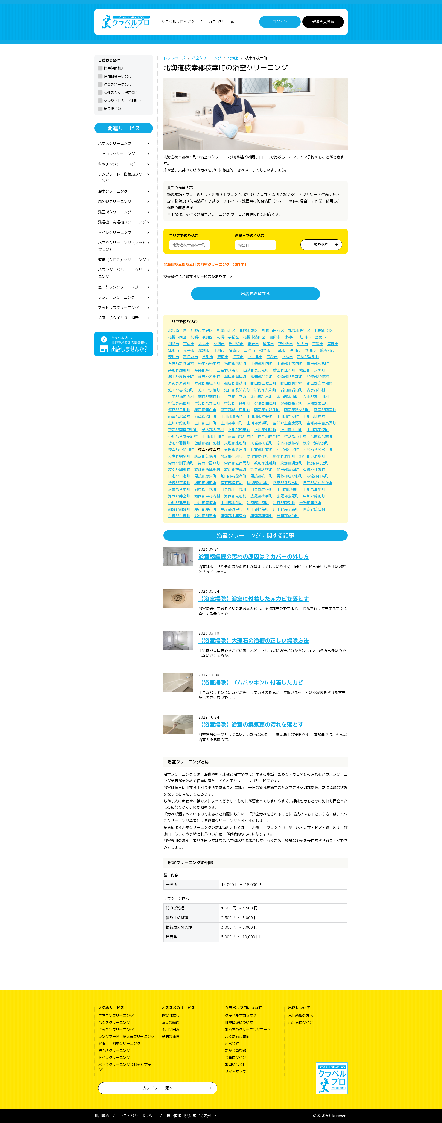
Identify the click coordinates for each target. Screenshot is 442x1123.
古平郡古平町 (235, 396)
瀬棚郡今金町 (261, 376)
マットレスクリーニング (118, 307)
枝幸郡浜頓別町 (316, 442)
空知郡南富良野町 (183, 429)
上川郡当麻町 (288, 416)
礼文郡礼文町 (261, 449)
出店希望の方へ (300, 1015)
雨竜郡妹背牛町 (267, 409)
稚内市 (302, 343)
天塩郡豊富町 (235, 449)
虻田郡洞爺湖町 (233, 476)
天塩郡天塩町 (261, 442)
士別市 (219, 350)
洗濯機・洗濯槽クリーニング (122, 222)
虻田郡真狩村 (291, 383)
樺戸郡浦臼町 (205, 409)
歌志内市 (327, 350)
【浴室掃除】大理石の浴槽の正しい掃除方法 (253, 640)
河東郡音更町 (179, 489)
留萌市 (268, 343)
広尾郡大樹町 (261, 496)
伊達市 (238, 356)
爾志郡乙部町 (209, 376)
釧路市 (173, 343)
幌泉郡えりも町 (286, 482)
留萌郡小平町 (295, 436)
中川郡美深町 (318, 429)
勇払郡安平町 (261, 476)
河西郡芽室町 (179, 496)
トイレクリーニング (114, 232)
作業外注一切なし (117, 84)
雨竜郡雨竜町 (325, 409)
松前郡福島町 (235, 363)
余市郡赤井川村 (316, 396)
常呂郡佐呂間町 (237, 462)
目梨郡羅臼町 (288, 515)
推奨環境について (239, 1022)
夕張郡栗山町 (318, 403)
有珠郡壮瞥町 (314, 469)
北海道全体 (177, 330)
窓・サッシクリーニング (118, 286)
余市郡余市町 (288, 396)
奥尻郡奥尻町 (235, 376)
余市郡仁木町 (261, 396)
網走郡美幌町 (205, 456)
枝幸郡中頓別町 (181, 449)
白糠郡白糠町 (179, 515)
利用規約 (101, 1115)
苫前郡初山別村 (207, 442)
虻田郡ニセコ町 (263, 383)
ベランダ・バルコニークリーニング (122, 273)
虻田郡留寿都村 (319, 383)
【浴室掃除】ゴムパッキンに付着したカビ (250, 682)
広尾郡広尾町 (288, 496)
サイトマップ (235, 1071)
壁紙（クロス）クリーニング (122, 259)
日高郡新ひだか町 (317, 482)
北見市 (203, 343)
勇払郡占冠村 (213, 429)
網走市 (253, 343)
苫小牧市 (285, 343)
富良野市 (190, 356)
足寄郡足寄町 (258, 502)
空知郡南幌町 (179, 403)
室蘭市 (320, 337)
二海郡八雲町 (228, 370)
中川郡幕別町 (314, 496)
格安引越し (170, 1015)
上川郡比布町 (314, 416)
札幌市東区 (248, 330)
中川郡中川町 (213, 436)
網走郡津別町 (232, 456)
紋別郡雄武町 (235, 469)
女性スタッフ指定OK (120, 92)
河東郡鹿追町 (261, 489)
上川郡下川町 (291, 429)
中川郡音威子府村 (183, 436)
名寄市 (234, 350)
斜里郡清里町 (284, 456)
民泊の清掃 (170, 1036)
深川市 (173, 356)
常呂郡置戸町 (209, 462)
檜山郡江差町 (284, 370)
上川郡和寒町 (239, 429)
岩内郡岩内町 (291, 390)
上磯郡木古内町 (289, 363)
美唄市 (317, 343)
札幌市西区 (177, 337)
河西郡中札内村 (207, 496)
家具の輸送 (170, 1022)
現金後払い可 (114, 108)
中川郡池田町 (179, 502)
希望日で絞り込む (249, 235)
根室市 (264, 350)
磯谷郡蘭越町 (235, 383)
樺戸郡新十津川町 (235, 409)
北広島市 (255, 356)
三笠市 (249, 350)
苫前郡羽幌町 (179, 442)
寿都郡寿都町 (179, 383)
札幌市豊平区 (299, 330)
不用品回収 (170, 1029)
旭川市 (305, 337)
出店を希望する (255, 294)
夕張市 (219, 343)
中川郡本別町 (232, 502)
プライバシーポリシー (137, 1115)
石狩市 (272, 356)
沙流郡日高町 (318, 476)
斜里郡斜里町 (258, 456)
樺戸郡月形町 (179, 409)
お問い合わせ (235, 1064)
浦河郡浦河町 (232, 482)
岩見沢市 (236, 343)
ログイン (280, 21)
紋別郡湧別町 (291, 462)
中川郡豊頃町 (205, 502)
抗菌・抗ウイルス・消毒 (118, 317)
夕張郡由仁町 (265, 403)
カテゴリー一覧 (221, 21)
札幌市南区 (323, 330)
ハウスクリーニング (114, 143)
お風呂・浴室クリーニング (119, 1043)
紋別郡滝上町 (318, 462)
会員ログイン (235, 1057)
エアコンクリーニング (116, 153)
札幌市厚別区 (202, 337)
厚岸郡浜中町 (232, 509)
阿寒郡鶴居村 (314, 509)
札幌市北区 (226, 330)
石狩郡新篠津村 (181, 363)
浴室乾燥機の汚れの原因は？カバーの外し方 (253, 556)
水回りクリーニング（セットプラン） (122, 246)
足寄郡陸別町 (284, 502)
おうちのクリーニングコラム (247, 1029)
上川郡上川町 (205, 423)
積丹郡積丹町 (209, 396)
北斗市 (287, 356)
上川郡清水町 (314, 489)
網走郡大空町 (261, 469)
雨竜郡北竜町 (179, 416)
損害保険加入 (114, 68)
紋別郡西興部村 (207, 469)
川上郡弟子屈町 (286, 509)
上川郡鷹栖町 (232, 416)
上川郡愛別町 (179, 423)
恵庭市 (222, 356)
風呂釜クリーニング (114, 201)
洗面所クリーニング (114, 211)
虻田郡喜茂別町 (181, 390)
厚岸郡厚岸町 (205, 509)
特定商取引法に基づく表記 (189, 1115)
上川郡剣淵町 (265, 429)
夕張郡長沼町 (291, 403)
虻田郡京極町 (209, 390)
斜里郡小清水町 (312, 456)
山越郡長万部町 (256, 370)
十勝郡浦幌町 (310, 502)
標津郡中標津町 (233, 515)
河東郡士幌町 (205, 489)
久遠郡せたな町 (289, 376)
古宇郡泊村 (316, 390)
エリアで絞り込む (183, 235)
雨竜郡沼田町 (205, 416)
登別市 (207, 356)
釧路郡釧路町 (179, 509)
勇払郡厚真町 (205, 476)
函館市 (274, 337)
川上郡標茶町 (258, 509)
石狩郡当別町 (308, 356)
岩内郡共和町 (265, 390)
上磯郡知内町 (261, 363)
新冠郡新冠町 (205, 482)
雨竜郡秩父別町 (297, 409)
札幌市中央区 (202, 330)
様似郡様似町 (258, 482)
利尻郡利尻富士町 (317, 449)
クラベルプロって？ (178, 21)
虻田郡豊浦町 (288, 469)
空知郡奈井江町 (207, 403)
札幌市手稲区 (228, 337)
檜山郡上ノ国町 (312, 370)
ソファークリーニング (116, 297)
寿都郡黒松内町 (207, 383)
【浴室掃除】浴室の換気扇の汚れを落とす (250, 724)
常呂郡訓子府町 (181, 462)
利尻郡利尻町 (288, 449)
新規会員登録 (323, 21)
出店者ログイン (300, 1022)
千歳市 (279, 350)
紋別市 (203, 350)
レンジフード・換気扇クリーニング (122, 177)
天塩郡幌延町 (179, 456)
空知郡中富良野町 (321, 423)
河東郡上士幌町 (233, 489)
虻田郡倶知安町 (237, 390)
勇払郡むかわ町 (289, 476)
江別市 (173, 350)
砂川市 (310, 350)
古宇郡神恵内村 (181, 396)
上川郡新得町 (288, 489)
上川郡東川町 (232, 423)
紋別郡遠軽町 (265, 462)
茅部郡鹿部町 (179, 370)
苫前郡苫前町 (321, 436)
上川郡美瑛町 (258, 423)
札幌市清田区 (254, 337)
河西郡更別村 (235, 496)
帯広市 (188, 343)
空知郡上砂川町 (237, 403)
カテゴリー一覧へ (157, 1088)
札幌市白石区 (273, 330)
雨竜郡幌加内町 (241, 436)
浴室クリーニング (113, 191)
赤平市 (188, 350)
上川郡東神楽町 (260, 416)
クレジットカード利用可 (123, 100)
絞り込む (321, 244)
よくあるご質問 (237, 1036)
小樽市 (290, 337)
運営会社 (232, 1043)
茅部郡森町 (203, 370)
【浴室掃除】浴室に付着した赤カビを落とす (253, 599)
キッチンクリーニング (116, 164)
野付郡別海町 (205, 515)
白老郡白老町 (179, 476)
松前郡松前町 (209, 363)
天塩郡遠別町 (235, 442)
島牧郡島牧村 (318, 376)
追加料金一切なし (117, 76)
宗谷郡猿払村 (288, 442)
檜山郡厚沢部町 (181, 376)
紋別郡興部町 (179, 469)
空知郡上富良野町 (287, 423)
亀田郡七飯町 (318, 363)
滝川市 (295, 350)
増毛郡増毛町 (269, 436)
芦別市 (332, 343)
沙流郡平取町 (179, 482)
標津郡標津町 (261, 515)
